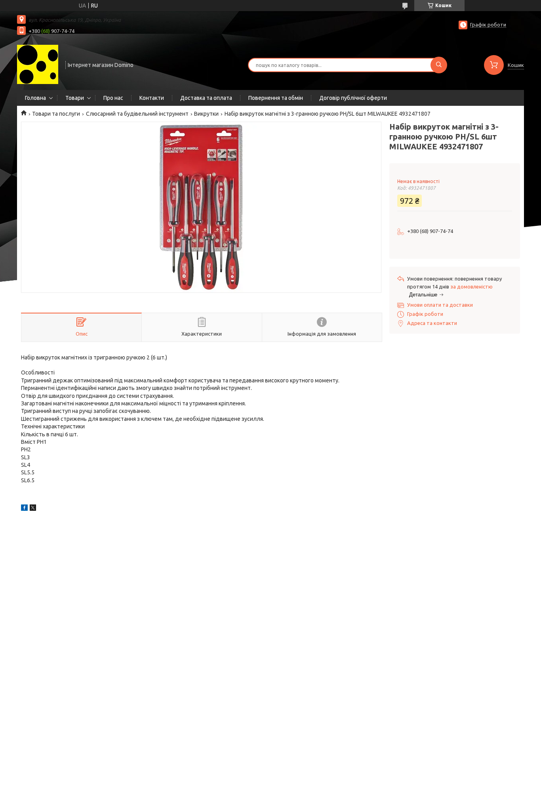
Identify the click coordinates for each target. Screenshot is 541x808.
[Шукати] (439, 65)
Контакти (151, 98)
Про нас (113, 98)
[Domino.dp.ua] (37, 64)
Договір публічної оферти (353, 98)
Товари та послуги (56, 114)
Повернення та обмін (275, 98)
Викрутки (206, 114)
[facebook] (24, 509)
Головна (35, 98)
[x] (33, 509)
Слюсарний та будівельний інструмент (137, 114)
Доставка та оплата (206, 98)
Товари (74, 98)
